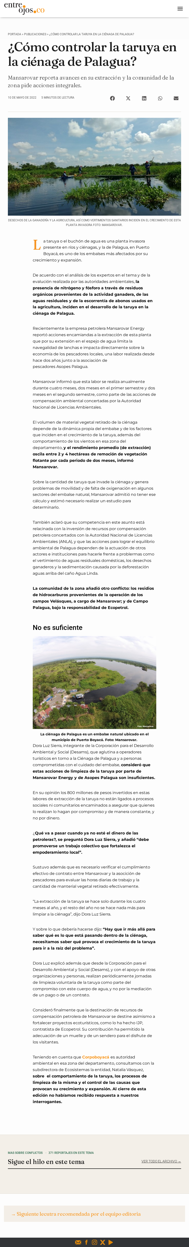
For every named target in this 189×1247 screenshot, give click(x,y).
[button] (112, 98)
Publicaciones (35, 34)
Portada (14, 34)
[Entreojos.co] (26, 8)
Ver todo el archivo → (161, 1161)
